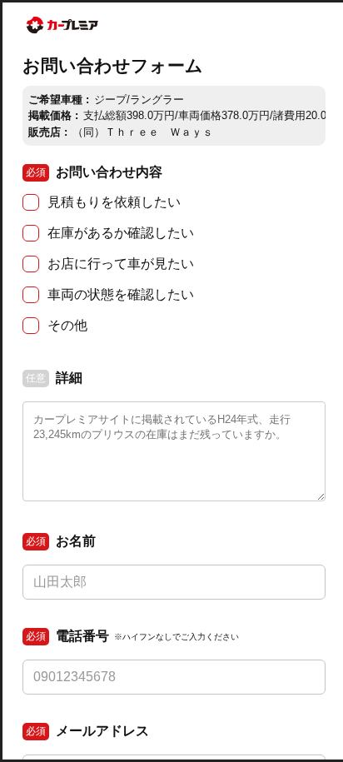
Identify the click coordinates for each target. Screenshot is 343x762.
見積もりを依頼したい (114, 202)
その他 (67, 325)
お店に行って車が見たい (120, 263)
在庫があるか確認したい (120, 233)
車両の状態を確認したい (120, 294)
